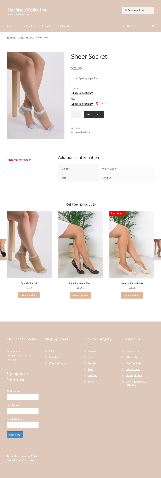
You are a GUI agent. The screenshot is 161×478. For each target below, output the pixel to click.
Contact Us (64, 25)
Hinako (53, 350)
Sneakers (92, 350)
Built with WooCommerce (21, 459)
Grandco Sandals (58, 363)
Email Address (15, 418)
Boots (91, 356)
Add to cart (94, 114)
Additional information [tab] (19, 159)
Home (13, 37)
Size (73, 99)
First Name (13, 391)
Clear (102, 103)
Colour (74, 88)
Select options (29, 295)
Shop (9, 25)
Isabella (53, 356)
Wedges (92, 375)
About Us (47, 25)
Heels (91, 381)
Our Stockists (29, 25)
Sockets (30, 37)
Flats (90, 369)
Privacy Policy (134, 375)
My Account (133, 369)
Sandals (92, 363)
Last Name (13, 405)
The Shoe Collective (27, 9)
